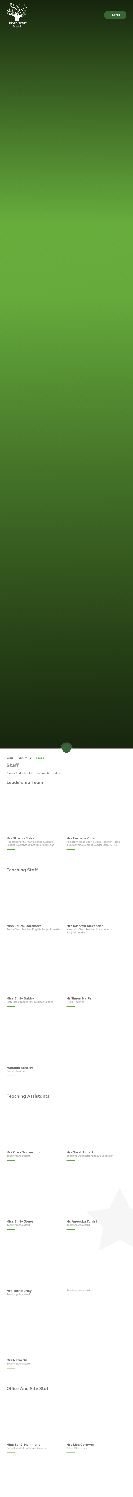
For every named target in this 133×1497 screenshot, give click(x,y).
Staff (40, 758)
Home (10, 758)
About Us (24, 758)
